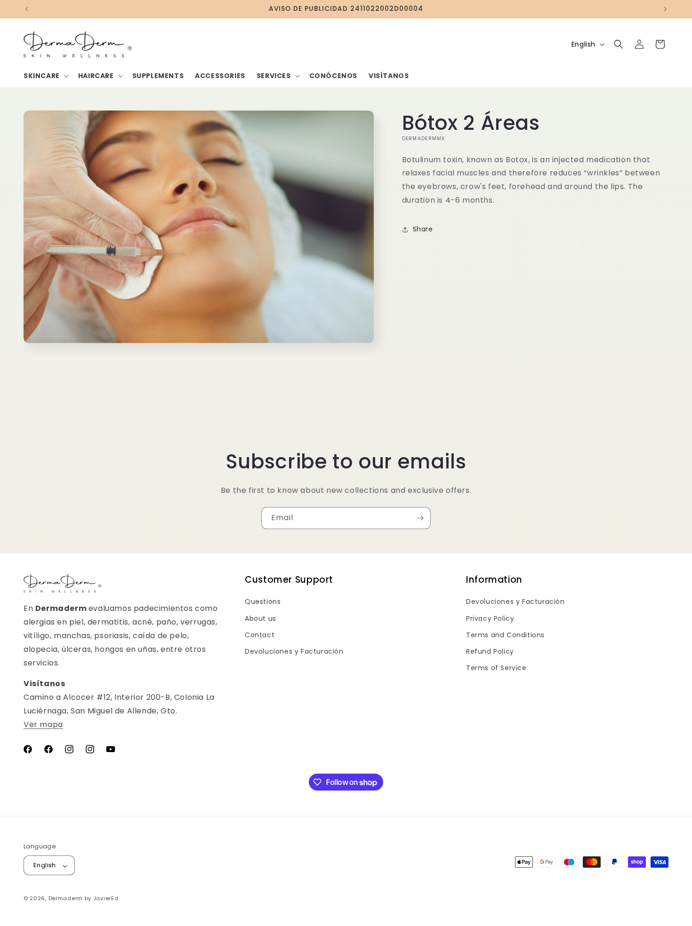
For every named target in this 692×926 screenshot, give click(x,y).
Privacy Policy (490, 618)
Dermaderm (65, 898)
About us (260, 618)
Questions (263, 601)
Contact (259, 634)
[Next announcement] (665, 9)
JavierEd (106, 898)
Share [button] (423, 229)
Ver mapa (43, 724)
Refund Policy (490, 651)
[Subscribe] (420, 518)
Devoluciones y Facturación (294, 651)
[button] (45, 76)
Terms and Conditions (505, 634)
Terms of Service (496, 668)
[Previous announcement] (26, 9)
